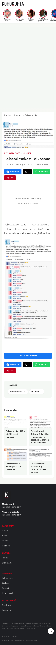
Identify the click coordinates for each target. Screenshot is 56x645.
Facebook (6, 605)
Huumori (18, 115)
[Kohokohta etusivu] (13, 4)
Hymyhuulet (7, 593)
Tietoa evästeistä (32, 640)
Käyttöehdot (19, 640)
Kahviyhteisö (7, 578)
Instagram (6, 610)
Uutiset (5, 531)
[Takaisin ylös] (51, 631)
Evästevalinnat (7, 640)
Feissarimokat (31, 115)
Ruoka (5, 541)
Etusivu (7, 115)
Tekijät (4, 558)
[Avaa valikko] (51, 4)
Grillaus (5, 583)
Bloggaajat (6, 563)
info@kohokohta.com (11, 507)
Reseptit (5, 588)
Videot (5, 536)
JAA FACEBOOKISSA (27, 356)
